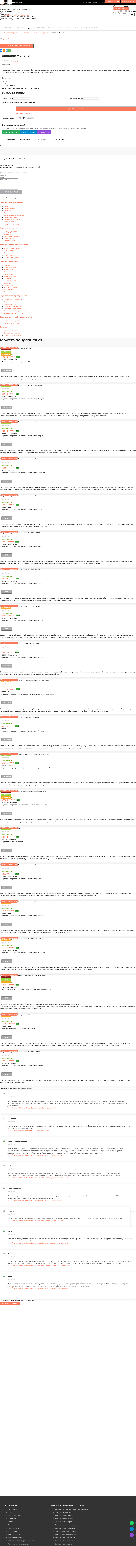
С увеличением (9, 241)
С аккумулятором (11, 232)
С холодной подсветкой (13, 309)
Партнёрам (86, 2)
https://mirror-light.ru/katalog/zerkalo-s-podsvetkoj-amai (28, 1130)
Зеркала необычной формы (65, 1528)
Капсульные (8, 274)
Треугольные (9, 290)
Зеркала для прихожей (63, 1512)
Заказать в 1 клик (23, 113)
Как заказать (64, 28)
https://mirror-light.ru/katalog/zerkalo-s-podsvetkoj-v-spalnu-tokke (31, 1108)
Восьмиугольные (10, 287)
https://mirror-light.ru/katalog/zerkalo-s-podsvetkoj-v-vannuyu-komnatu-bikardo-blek (38, 1266)
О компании (19, 28)
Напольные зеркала (11, 323)
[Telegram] (7, 50)
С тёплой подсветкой (13, 306)
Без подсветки (10, 304)
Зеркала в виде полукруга (65, 1538)
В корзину (7, 370)
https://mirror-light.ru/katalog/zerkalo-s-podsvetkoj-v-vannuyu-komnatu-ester (35, 1200)
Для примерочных (11, 217)
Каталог (7, 28)
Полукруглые (9, 285)
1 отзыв (14, 61)
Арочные (7, 278)
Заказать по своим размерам (17, 46)
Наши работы (79, 28)
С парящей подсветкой (13, 300)
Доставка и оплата (36, 28)
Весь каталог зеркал (16, 1538)
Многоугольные (10, 276)
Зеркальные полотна (12, 333)
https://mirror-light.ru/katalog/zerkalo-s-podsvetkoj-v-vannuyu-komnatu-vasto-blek (37, 1243)
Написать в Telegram (28, 132)
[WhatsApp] (9, 50)
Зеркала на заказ (99, 2)
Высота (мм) (75, 98)
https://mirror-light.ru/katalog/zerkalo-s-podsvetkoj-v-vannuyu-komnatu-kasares (36, 1155)
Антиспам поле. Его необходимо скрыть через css (19, 167)
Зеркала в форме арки (63, 1544)
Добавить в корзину (76, 109)
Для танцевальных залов (14, 215)
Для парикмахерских (12, 220)
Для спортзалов (10, 213)
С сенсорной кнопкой (12, 236)
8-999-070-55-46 (8, 12)
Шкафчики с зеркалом (12, 335)
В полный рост (10, 281)
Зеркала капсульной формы (65, 1531)
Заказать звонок (121, 8)
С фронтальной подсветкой (15, 302)
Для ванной (8, 206)
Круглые (7, 265)
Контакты (93, 28)
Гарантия (51, 28)
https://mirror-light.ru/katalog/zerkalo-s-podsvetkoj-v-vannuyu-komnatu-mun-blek (37, 1288)
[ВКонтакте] (1, 50)
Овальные (8, 272)
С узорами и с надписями (13, 313)
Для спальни (8, 211)
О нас (10, 1512)
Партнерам (12, 1531)
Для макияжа (9, 222)
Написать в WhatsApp (11, 132)
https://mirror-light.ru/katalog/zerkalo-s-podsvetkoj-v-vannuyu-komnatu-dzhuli (36, 1221)
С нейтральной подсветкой (15, 311)
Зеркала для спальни (63, 1515)
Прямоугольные (10, 267)
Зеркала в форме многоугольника (67, 1525)
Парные (7, 292)
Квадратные (9, 269)
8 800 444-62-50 (8, 9)
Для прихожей (9, 208)
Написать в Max (44, 132)
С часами (7, 234)
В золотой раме (10, 253)
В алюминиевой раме (12, 248)
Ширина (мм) (7, 98)
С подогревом (9, 238)
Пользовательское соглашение (20, 1544)
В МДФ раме (9, 251)
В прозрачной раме (11, 257)
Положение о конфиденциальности (22, 1541)
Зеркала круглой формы (64, 1518)
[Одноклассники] (4, 50)
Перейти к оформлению (10, 1303)
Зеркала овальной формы (64, 1522)
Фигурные (8, 283)
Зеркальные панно (11, 331)
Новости (11, 1522)
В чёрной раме (9, 255)
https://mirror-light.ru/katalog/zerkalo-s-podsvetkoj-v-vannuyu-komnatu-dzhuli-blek (38, 1178)
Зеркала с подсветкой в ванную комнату (71, 1509)
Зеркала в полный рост (64, 1541)
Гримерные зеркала (11, 224)
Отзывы (11, 1525)
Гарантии (12, 1518)
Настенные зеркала (12, 321)
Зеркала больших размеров (65, 1534)
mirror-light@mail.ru (9, 14)
